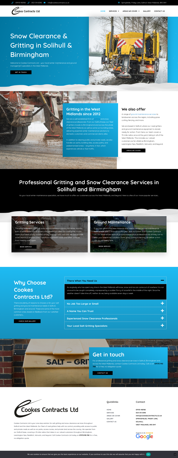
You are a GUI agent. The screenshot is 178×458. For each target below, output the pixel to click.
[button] (115, 280)
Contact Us (159, 11)
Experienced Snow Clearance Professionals (92, 318)
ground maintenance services (143, 114)
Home (103, 11)
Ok (148, 454)
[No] (175, 454)
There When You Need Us (82, 280)
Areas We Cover (130, 11)
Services (113, 11)
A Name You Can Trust (80, 311)
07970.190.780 (84, 435)
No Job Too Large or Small (82, 303)
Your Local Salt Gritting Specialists (87, 325)
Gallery (147, 11)
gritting (97, 119)
